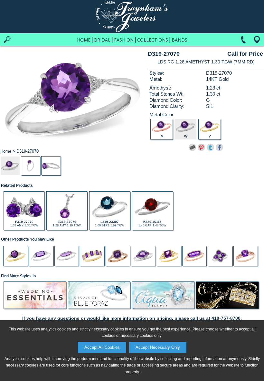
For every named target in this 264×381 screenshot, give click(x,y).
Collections (152, 40)
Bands (179, 40)
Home (83, 40)
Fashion (124, 40)
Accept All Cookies (102, 347)
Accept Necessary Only (158, 347)
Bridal (102, 40)
